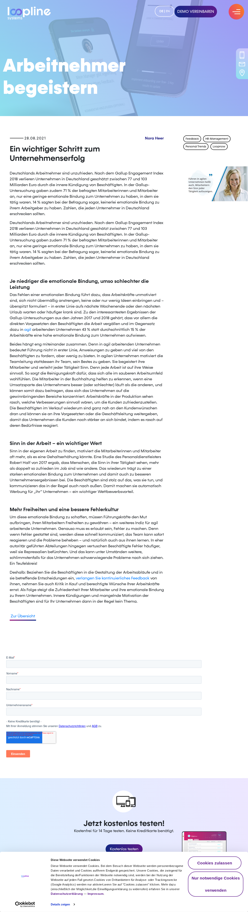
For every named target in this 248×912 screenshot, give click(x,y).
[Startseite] (29, 12)
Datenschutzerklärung (67, 893)
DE (161, 11)
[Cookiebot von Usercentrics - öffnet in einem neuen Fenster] (25, 904)
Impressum (96, 893)
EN (168, 11)
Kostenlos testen (124, 849)
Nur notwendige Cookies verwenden (216, 884)
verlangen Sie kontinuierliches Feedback (112, 578)
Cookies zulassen (214, 863)
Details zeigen (60, 904)
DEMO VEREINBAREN (195, 11)
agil (28, 329)
